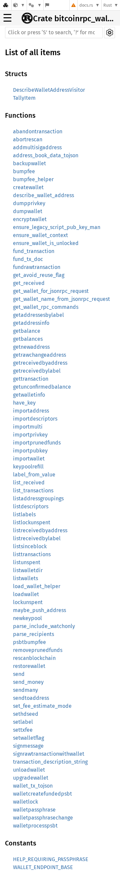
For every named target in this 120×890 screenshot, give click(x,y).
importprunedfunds (37, 443)
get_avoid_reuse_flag (38, 275)
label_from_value (34, 474)
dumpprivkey (29, 203)
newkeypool (27, 618)
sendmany (25, 690)
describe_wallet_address (43, 195)
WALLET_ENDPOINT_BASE (43, 867)
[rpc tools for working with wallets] (19, 5)
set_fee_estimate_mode (42, 706)
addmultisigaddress (37, 147)
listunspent (26, 562)
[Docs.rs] (5, 5)
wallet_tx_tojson (33, 786)
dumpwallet (27, 211)
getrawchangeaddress (39, 355)
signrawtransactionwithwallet (48, 754)
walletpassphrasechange (43, 818)
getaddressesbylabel (38, 315)
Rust (107, 5)
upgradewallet (30, 778)
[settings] (109, 32)
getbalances (28, 339)
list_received (29, 482)
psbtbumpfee (29, 642)
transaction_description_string (50, 762)
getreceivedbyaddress (40, 363)
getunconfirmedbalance (42, 387)
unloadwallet (29, 770)
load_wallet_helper (36, 586)
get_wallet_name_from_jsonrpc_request (61, 299)
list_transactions (33, 490)
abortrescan (27, 139)
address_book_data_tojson (45, 155)
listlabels (24, 514)
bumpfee (24, 171)
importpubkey (30, 450)
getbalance (26, 331)
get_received (29, 283)
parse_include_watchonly (44, 626)
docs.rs (86, 5)
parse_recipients (33, 634)
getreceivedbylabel (37, 371)
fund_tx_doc (28, 259)
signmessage (28, 746)
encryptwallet (30, 219)
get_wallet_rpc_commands (45, 307)
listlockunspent (31, 522)
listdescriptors (30, 506)
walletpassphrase (34, 810)
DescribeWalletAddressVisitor (49, 90)
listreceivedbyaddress (40, 530)
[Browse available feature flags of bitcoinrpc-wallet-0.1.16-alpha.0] (47, 5)
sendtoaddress (31, 698)
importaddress (31, 411)
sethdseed (25, 714)
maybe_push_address (39, 610)
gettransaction (30, 379)
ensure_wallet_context (40, 235)
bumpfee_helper (33, 179)
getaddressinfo (31, 323)
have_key (24, 403)
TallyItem (24, 98)
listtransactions (32, 554)
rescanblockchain (34, 658)
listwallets (25, 578)
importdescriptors (35, 419)
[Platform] (35, 5)
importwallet (29, 458)
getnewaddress (31, 347)
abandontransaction (37, 131)
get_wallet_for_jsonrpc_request (51, 291)
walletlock (25, 802)
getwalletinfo (29, 395)
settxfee (23, 730)
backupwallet (29, 163)
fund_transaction (33, 251)
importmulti (28, 427)
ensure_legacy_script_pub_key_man (56, 227)
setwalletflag (28, 738)
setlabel (23, 722)
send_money (28, 682)
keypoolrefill (28, 466)
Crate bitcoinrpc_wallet (74, 18)
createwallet (28, 187)
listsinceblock (30, 546)
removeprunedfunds (37, 650)
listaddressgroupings (38, 498)
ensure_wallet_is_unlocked (46, 243)
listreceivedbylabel (37, 538)
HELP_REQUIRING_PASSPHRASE (50, 859)
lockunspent (28, 602)
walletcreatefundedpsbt (42, 794)
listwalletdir (28, 570)
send (19, 674)
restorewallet (29, 666)
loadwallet (26, 594)
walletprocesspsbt (35, 826)
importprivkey (30, 435)
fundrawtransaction (36, 267)
